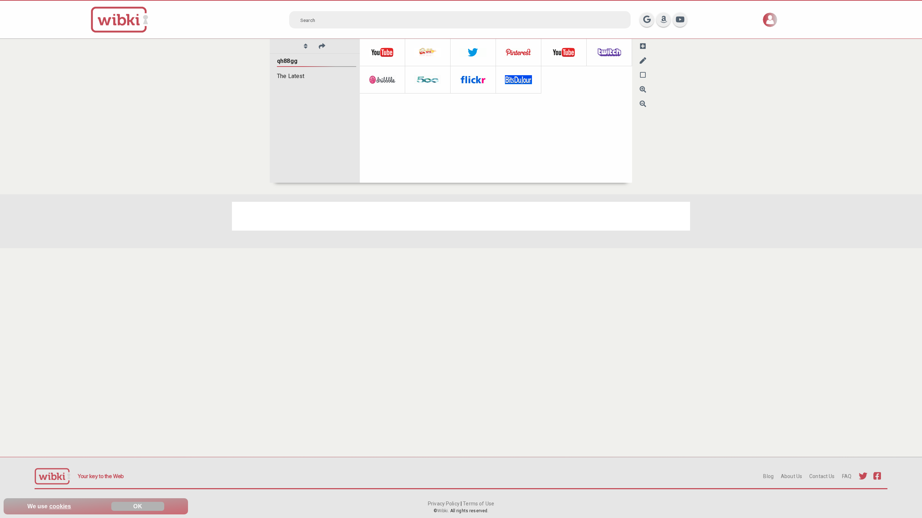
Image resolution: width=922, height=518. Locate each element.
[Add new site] (643, 46)
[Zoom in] (643, 89)
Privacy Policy (444, 503)
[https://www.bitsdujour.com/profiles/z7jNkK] (518, 80)
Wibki (442, 510)
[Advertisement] (448, 216)
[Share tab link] (322, 46)
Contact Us (821, 476)
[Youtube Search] (680, 20)
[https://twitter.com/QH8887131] (473, 52)
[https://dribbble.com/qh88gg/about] (382, 80)
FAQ (846, 476)
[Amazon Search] (663, 20)
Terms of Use (478, 503)
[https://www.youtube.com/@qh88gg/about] (564, 52)
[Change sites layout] (643, 75)
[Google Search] (647, 20)
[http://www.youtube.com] (382, 52)
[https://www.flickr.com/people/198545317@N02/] (473, 80)
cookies (60, 506)
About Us (791, 476)
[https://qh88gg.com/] (428, 52)
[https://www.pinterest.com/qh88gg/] (518, 52)
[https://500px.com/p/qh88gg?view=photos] (428, 80)
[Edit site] (643, 60)
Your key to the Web (101, 476)
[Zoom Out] (643, 103)
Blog (768, 476)
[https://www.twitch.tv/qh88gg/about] (609, 52)
